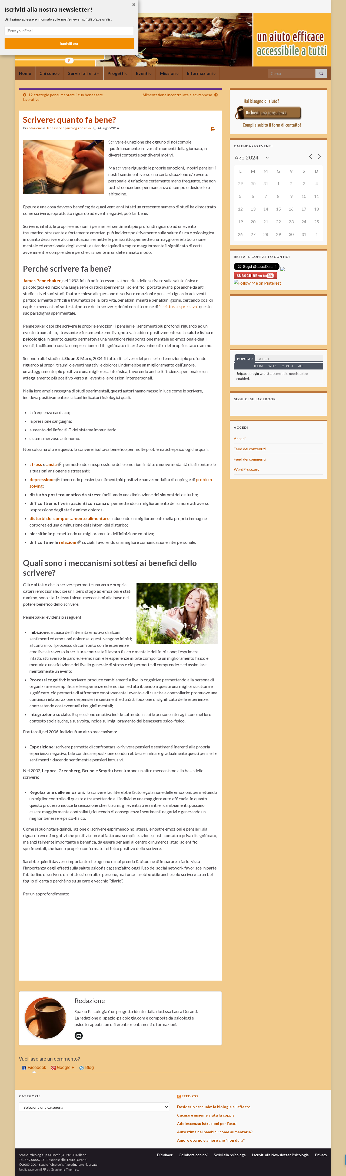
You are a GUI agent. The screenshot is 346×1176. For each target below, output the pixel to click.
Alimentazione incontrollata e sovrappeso (177, 94)
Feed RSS (190, 1096)
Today (258, 366)
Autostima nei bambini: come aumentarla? (214, 1132)
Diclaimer (164, 1154)
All (300, 366)
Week (272, 366)
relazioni (67, 542)
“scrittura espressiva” (178, 306)
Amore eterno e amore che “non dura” (211, 1140)
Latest (263, 359)
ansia (51, 464)
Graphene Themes (64, 1169)
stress (35, 464)
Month (287, 366)
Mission (168, 73)
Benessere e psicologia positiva (68, 128)
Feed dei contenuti (250, 449)
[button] (69, 10)
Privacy (321, 1154)
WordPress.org (247, 469)
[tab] (34, 1068)
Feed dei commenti (250, 459)
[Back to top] (334, 1164)
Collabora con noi (193, 1154)
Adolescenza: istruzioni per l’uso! (207, 1123)
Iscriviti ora (69, 43)
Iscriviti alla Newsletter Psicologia (280, 1154)
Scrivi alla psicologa (230, 1154)
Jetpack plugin (247, 373)
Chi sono (48, 73)
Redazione (34, 128)
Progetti (116, 73)
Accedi (239, 438)
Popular (245, 359)
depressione (42, 479)
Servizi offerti (82, 73)
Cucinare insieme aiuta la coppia (206, 1115)
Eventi (142, 73)
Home (25, 73)
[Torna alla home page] (173, 39)
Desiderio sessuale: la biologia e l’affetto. (214, 1106)
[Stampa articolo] (213, 128)
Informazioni (200, 73)
